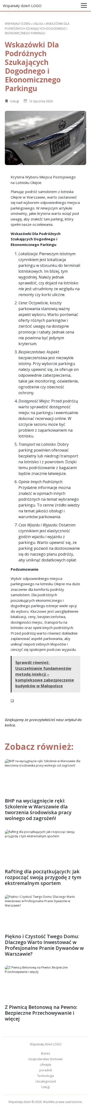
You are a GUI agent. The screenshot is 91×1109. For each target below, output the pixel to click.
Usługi (38, 24)
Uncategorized (45, 1081)
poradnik (45, 1070)
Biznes (45, 1053)
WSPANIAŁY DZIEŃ (17, 24)
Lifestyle (45, 1065)
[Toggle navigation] (84, 5)
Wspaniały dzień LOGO (22, 5)
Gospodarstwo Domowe (45, 1059)
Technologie (45, 1076)
